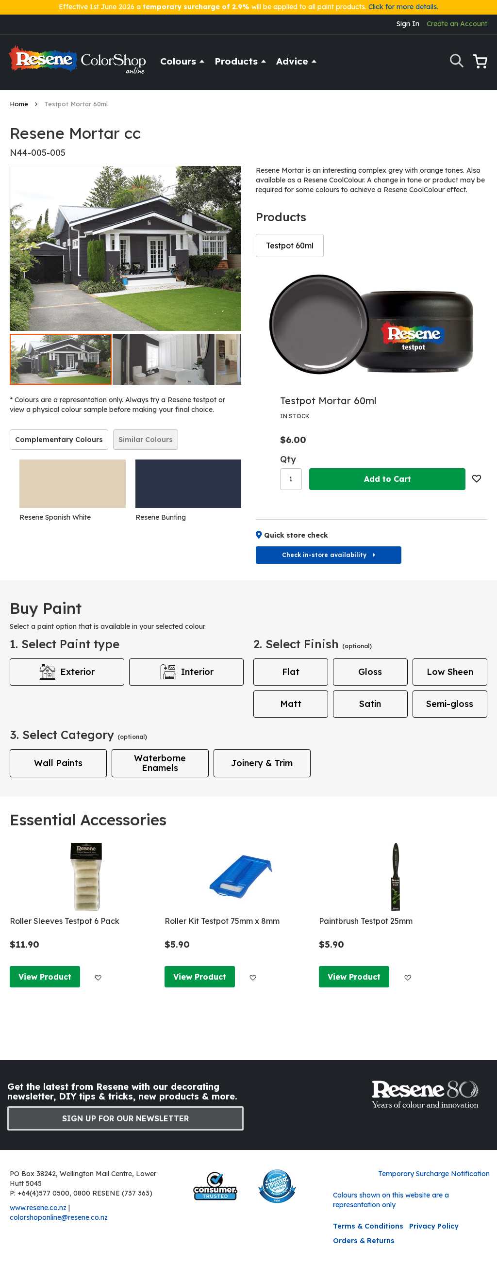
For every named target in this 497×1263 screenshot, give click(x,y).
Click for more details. (403, 6)
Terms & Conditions (368, 1226)
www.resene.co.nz (38, 1207)
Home (20, 104)
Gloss (370, 671)
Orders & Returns (364, 1240)
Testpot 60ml (290, 245)
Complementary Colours (59, 439)
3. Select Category (78, 734)
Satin (370, 703)
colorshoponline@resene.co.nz (59, 1217)
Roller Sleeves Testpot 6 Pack (64, 921)
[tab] (59, 439)
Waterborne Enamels (160, 763)
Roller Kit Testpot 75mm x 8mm (222, 921)
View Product (44, 977)
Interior (197, 671)
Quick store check (296, 535)
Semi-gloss (449, 703)
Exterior (77, 671)
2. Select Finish (312, 644)
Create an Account (457, 23)
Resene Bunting (160, 517)
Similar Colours (145, 439)
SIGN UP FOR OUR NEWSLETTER (125, 1118)
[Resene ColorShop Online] (78, 64)
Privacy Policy (434, 1226)
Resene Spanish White (55, 517)
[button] (164, 359)
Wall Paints (58, 763)
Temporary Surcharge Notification (434, 1173)
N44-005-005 (38, 152)
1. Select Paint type (64, 644)
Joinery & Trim (262, 763)
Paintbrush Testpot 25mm (366, 921)
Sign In (408, 23)
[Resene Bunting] (188, 483)
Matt (290, 703)
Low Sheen (450, 671)
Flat (290, 671)
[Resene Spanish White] (72, 483)
